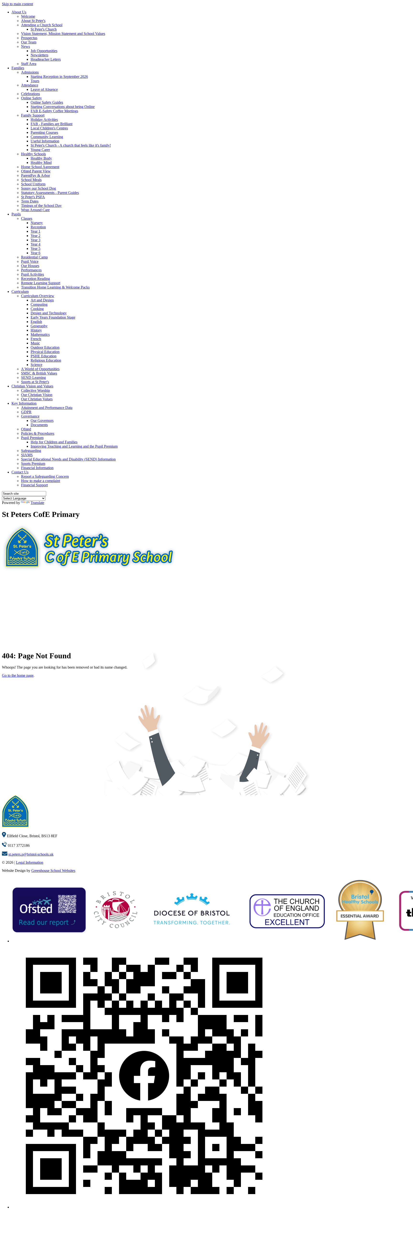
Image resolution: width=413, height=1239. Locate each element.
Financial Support (34, 485)
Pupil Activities (32, 274)
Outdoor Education (45, 347)
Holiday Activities (44, 120)
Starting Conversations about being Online (63, 107)
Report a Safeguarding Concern (45, 476)
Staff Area (28, 64)
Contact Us (19, 472)
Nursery (37, 223)
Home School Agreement (40, 167)
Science (36, 365)
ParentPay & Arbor (35, 175)
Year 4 (35, 244)
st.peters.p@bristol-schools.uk (31, 854)
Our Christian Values (37, 399)
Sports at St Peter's (35, 382)
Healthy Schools (33, 154)
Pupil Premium (32, 438)
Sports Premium (33, 463)
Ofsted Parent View (36, 171)
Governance (30, 416)
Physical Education (45, 352)
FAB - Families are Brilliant (51, 124)
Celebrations (30, 94)
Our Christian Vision (36, 395)
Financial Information (37, 468)
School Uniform (33, 184)
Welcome (28, 16)
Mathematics (40, 335)
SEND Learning (33, 377)
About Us (18, 12)
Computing (39, 304)
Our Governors (42, 420)
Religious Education (46, 360)
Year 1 (35, 231)
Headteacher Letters (46, 59)
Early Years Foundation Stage (53, 317)
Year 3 (35, 240)
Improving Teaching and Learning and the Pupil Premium (74, 446)
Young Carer (40, 150)
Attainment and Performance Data (46, 408)
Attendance (29, 85)
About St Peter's (33, 21)
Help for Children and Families (54, 442)
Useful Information (45, 141)
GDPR (26, 412)
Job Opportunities (44, 51)
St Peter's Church (44, 29)
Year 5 (35, 249)
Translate (37, 503)
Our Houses (30, 266)
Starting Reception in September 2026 (59, 77)
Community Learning (47, 137)
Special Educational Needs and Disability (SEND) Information (68, 459)
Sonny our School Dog (38, 188)
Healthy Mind (41, 163)
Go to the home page (17, 675)
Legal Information (29, 862)
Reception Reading (35, 279)
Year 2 (35, 236)
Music (35, 343)
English (36, 322)
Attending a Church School (41, 25)
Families (17, 68)
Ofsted (26, 429)
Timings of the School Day (41, 206)
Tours (35, 81)
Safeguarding (31, 451)
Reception (38, 227)
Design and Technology (49, 313)
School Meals (31, 180)
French (36, 339)
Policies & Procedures (37, 433)
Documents (39, 425)
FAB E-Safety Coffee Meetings (54, 111)
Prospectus (29, 38)
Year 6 (35, 253)
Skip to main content (17, 4)
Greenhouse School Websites (53, 871)
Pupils (16, 214)
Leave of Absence (44, 89)
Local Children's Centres (49, 128)
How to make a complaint (40, 481)
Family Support (32, 115)
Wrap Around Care (35, 210)
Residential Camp (34, 257)
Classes (26, 218)
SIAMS (27, 455)
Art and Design (42, 300)
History (36, 330)
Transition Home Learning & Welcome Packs (55, 287)
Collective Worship (35, 390)
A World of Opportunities (40, 369)
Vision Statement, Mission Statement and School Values (63, 34)
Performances (31, 270)
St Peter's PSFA (33, 197)
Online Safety (31, 98)
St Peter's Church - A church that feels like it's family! (71, 145)
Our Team (28, 42)
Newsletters (39, 55)
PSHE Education (43, 356)
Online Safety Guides (47, 102)
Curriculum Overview (37, 296)
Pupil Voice (29, 261)
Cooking (37, 309)
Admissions (30, 72)
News (25, 46)
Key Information (24, 403)
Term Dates (29, 201)
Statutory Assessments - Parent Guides (50, 193)
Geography (39, 326)
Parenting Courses (44, 132)
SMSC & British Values (39, 373)
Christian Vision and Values (32, 386)
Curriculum (20, 292)
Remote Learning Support (40, 283)
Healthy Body (41, 158)
